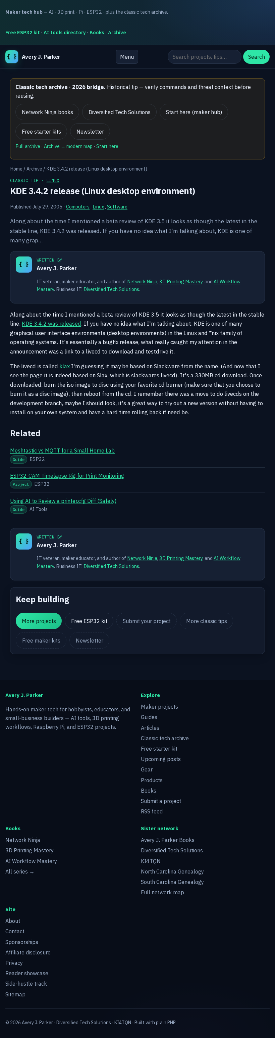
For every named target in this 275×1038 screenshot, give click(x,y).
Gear (147, 769)
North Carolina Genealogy (172, 871)
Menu (127, 56)
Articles (150, 727)
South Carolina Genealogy (172, 882)
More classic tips (206, 621)
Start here (107, 146)
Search (256, 56)
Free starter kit (159, 748)
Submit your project (147, 621)
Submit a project (161, 801)
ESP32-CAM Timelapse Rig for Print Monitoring (67, 475)
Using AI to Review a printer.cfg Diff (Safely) (63, 501)
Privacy (14, 962)
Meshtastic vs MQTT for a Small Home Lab (62, 450)
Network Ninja (142, 281)
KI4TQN (151, 861)
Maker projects (159, 706)
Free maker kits (41, 640)
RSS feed (152, 811)
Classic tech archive (165, 738)
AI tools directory (65, 32)
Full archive (27, 146)
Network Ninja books (47, 112)
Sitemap (15, 994)
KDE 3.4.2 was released (51, 323)
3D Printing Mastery (181, 281)
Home (16, 169)
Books (97, 32)
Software (117, 206)
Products (152, 780)
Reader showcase (26, 973)
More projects (39, 621)
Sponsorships (21, 942)
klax (64, 366)
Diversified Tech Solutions (120, 112)
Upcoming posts (161, 759)
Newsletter (90, 131)
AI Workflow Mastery (31, 861)
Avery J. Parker (57, 268)
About (12, 920)
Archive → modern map (68, 146)
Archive (117, 32)
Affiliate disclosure (28, 952)
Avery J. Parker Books (168, 840)
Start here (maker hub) (194, 112)
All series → (20, 871)
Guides (149, 717)
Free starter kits (41, 131)
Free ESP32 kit (22, 32)
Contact (14, 931)
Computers (78, 206)
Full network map (162, 892)
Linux (52, 180)
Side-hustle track (26, 983)
